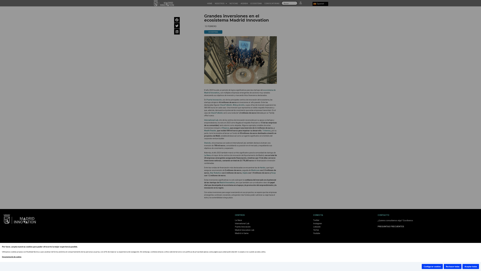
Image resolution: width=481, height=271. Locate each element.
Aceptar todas (470, 266)
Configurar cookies (432, 266)
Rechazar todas (452, 266)
